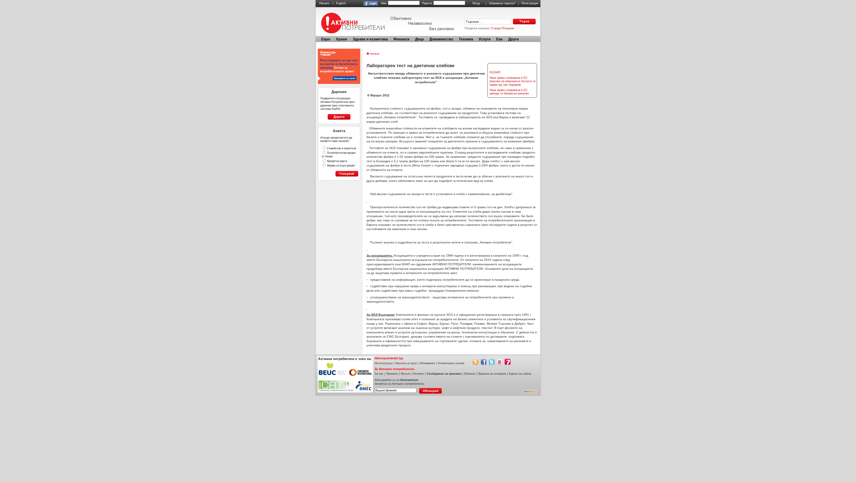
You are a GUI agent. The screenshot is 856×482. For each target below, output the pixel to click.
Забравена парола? (502, 3)
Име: (384, 3)
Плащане (508, 28)
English (341, 3)
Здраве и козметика (370, 39)
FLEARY (495, 72)
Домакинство (441, 39)
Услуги (485, 39)
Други (513, 39)
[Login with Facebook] (370, 4)
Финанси (401, 39)
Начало (324, 3)
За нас (378, 373)
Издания (469, 373)
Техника (466, 39)
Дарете (339, 116)
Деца (419, 39)
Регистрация (529, 3)
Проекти (392, 373)
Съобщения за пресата (444, 373)
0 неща (496, 28)
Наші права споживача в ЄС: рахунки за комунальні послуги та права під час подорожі (512, 81)
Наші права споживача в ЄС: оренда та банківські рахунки (509, 91)
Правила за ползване (492, 373)
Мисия (405, 373)
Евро (325, 39)
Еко (499, 39)
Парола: (427, 3)
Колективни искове (451, 363)
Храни (341, 39)
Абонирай (430, 391)
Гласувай (347, 173)
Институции (383, 363)
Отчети (418, 373)
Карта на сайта (520, 373)
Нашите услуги (406, 363)
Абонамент (427, 363)
